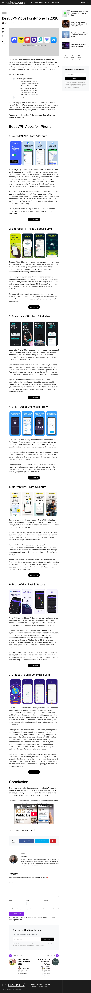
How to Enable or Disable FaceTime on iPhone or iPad (79, 13)
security (25, 830)
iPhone (48, 966)
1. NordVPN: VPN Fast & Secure (28, 81)
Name (11, 900)
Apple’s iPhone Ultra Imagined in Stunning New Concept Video (80, 24)
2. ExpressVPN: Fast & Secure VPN (29, 83)
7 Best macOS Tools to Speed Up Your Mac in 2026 (80, 45)
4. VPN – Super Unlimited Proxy (28, 88)
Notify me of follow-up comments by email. (21, 909)
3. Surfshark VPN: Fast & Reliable (29, 86)
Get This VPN (34, 219)
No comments (23, 973)
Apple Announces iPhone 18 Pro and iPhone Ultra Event (79, 34)
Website (46, 900)
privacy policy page (42, 803)
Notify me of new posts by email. (51, 909)
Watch (19, 966)
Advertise (34, 986)
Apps (4, 13)
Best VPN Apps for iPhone (24, 79)
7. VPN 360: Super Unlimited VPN (29, 95)
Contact (39, 984)
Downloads (47, 984)
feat (17, 830)
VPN (32, 830)
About (33, 984)
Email (28, 900)
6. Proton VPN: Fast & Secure (28, 92)
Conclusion (20, 97)
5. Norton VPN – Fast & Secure (28, 90)
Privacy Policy (43, 986)
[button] (3, 3)
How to (43, 966)
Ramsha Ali (24, 856)
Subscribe (46, 939)
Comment (12, 882)
